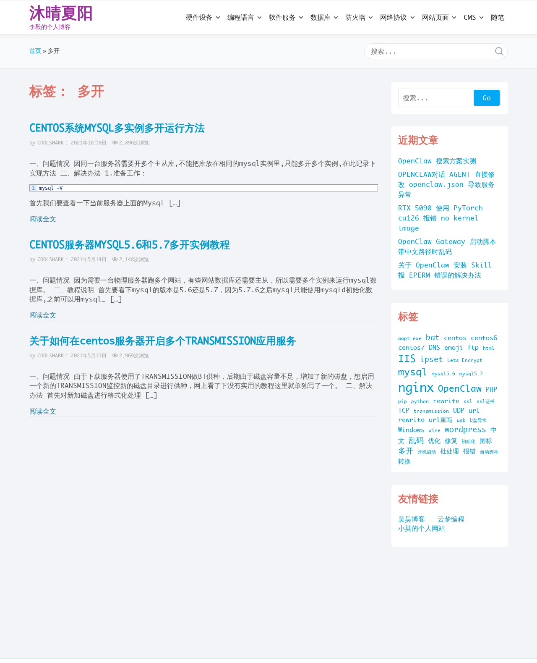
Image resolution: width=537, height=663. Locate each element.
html (489, 348)
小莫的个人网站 (421, 528)
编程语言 (240, 17)
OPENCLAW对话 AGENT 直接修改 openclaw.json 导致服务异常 (446, 184)
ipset (431, 359)
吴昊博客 (411, 519)
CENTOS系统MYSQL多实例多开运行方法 (117, 127)
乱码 (416, 440)
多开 (405, 451)
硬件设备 (199, 17)
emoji (453, 347)
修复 (451, 441)
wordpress (465, 429)
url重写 (441, 420)
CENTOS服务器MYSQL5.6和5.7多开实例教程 (129, 244)
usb (461, 420)
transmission (431, 411)
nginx (416, 387)
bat (433, 337)
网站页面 (435, 17)
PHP (491, 389)
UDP (458, 410)
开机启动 (426, 452)
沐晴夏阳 (61, 13)
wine (435, 430)
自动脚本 (489, 452)
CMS (470, 17)
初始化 (468, 441)
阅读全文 (42, 219)
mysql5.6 (443, 374)
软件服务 (282, 17)
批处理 (449, 451)
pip (402, 401)
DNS (434, 347)
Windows (411, 430)
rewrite (446, 401)
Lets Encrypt (464, 360)
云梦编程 (451, 519)
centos (455, 338)
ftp (473, 347)
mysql (413, 372)
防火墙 (355, 17)
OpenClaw (460, 388)
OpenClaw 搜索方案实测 (437, 161)
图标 (486, 441)
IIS (407, 358)
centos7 (411, 347)
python (420, 401)
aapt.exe (410, 338)
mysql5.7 (471, 374)
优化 (434, 441)
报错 (469, 451)
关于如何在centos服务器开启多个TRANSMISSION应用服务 (162, 340)
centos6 (484, 338)
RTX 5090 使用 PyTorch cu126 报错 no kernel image (440, 218)
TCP (403, 410)
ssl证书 (486, 401)
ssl (468, 401)
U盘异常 (478, 420)
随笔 (497, 17)
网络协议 (393, 17)
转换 (404, 461)
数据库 (320, 17)
